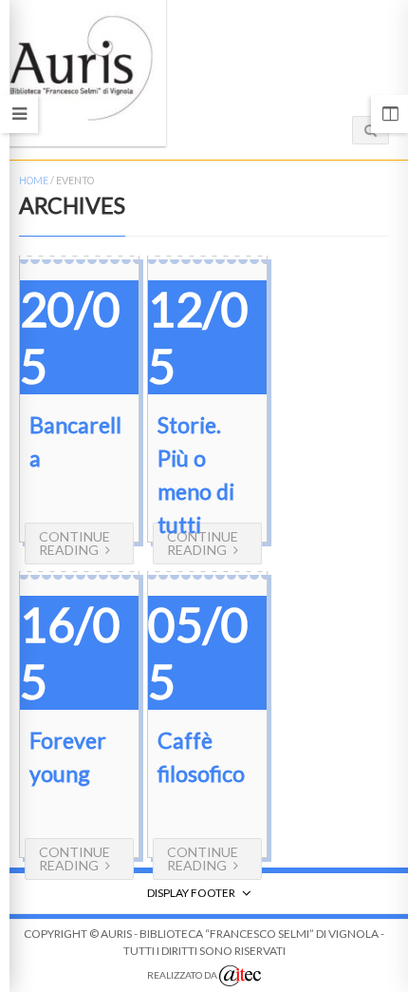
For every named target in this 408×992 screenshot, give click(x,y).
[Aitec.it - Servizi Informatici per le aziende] (240, 975)
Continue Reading (74, 543)
